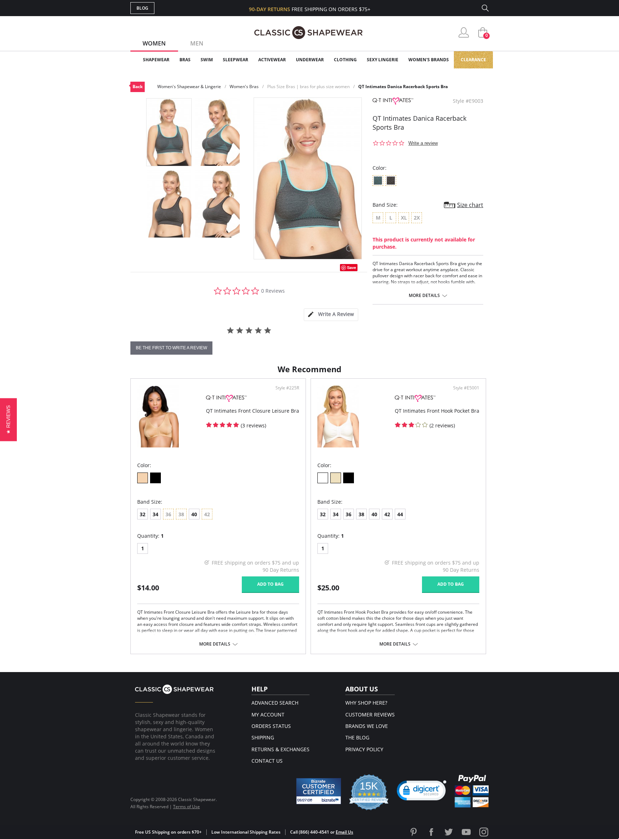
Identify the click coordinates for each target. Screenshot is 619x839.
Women (154, 43)
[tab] (331, 314)
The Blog (357, 737)
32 (142, 514)
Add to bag (270, 584)
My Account (267, 714)
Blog (142, 8)
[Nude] (335, 478)
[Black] (155, 478)
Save (351, 267)
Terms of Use (186, 807)
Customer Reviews (370, 714)
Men (196, 43)
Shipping (262, 737)
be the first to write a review (171, 347)
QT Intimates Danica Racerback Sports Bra (403, 86)
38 (361, 514)
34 (155, 514)
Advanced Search (274, 702)
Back (138, 86)
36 (348, 514)
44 (400, 514)
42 (387, 514)
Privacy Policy (364, 749)
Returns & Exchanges (280, 749)
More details (424, 295)
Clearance (473, 60)
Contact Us (267, 760)
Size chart (470, 205)
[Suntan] (142, 478)
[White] (322, 478)
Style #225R (287, 388)
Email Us (344, 832)
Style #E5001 (466, 388)
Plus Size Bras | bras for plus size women (308, 86)
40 (194, 514)
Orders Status (271, 726)
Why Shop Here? (366, 702)
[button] (422, 792)
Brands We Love (366, 726)
